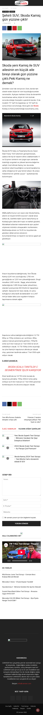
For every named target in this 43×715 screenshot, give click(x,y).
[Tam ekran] (38, 561)
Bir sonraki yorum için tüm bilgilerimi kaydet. (20, 517)
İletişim (22, 708)
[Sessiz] (34, 561)
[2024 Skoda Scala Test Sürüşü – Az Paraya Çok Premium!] (7, 448)
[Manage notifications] (38, 710)
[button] (3, 3)
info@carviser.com (24, 683)
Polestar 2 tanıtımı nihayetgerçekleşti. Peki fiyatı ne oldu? (32, 419)
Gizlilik (29, 708)
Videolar (33, 706)
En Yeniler (14, 8)
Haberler (12, 11)
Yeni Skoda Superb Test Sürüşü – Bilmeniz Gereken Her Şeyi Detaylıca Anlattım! (27, 438)
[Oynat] (5, 561)
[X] (9, 28)
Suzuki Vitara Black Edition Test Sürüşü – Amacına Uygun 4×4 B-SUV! (19, 593)
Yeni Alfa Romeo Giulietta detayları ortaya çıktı (11, 418)
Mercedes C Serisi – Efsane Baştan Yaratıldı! (17, 582)
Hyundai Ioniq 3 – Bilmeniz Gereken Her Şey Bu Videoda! (21, 587)
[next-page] (23, 467)
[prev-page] (19, 467)
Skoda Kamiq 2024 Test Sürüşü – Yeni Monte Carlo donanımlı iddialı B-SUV (27, 459)
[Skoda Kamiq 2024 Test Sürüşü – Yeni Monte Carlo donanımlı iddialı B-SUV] (7, 458)
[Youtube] (30, 698)
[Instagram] (18, 698)
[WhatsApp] (19, 28)
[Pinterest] (14, 28)
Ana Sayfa (5, 8)
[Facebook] (4, 28)
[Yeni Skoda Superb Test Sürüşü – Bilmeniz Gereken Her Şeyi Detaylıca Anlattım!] (7, 438)
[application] (21, 552)
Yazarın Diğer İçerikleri (29, 429)
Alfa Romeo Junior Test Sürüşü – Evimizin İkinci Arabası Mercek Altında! (18, 576)
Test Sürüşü (24, 706)
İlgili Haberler (9, 429)
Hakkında (15, 708)
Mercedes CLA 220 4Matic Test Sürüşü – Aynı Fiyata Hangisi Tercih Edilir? (20, 599)
